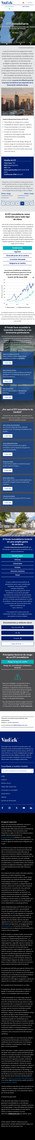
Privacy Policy (6, 783)
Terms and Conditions (8, 786)
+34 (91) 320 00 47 (13, 722)
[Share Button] (32, 15)
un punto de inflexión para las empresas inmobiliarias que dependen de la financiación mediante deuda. (17, 82)
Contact (4, 779)
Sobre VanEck (25, 6)
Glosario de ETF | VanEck (9, 1082)
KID (25, 190)
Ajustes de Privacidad (8, 800)
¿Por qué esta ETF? (20, 42)
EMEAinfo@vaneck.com (20, 725)
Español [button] (30, 2)
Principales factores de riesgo (12, 190)
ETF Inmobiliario (9, 6)
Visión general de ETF (6, 42)
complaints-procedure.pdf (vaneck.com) (20, 1078)
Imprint (3, 797)
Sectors (31, 42)
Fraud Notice (5, 793)
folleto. (30, 190)
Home (3, 776)
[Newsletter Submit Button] (32, 771)
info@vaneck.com (13, 1113)
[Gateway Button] (25, 2)
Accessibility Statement (9, 790)
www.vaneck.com (26, 706)
